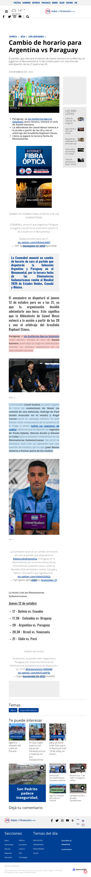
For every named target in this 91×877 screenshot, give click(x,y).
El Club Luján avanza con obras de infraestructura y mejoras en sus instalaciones (37, 751)
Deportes (36, 2)
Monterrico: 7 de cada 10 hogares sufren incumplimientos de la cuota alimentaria (77, 781)
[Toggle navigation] (6, 11)
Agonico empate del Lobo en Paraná (15, 747)
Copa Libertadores (28, 710)
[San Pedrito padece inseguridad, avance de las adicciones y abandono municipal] (27, 774)
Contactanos (66, 849)
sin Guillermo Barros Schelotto (32, 120)
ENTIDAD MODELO (36, 736)
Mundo (55, 2)
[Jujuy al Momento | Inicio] (83, 832)
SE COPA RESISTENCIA (57, 736)
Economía (27, 2)
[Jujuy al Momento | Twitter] (9, 16)
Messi (13, 710)
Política (17, 2)
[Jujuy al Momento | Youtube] (19, 16)
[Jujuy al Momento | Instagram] (14, 16)
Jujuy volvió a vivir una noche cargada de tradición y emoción (70, 134)
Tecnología (23, 857)
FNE (76, 2)
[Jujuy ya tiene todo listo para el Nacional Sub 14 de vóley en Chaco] (57, 739)
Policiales (46, 2)
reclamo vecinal (27, 780)
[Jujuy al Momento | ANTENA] (77, 820)
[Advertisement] (34, 689)
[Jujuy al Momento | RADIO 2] (77, 824)
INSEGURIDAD (38, 849)
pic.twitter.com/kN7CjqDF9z (34, 672)
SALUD (35, 853)
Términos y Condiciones (12, 866)
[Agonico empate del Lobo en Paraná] (17, 739)
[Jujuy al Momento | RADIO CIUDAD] (83, 824)
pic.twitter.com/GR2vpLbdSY (34, 242)
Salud (61, 2)
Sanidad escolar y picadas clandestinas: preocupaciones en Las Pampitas (77, 800)
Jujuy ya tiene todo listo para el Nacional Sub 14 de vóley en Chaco (57, 748)
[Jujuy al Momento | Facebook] (4, 16)
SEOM (53, 770)
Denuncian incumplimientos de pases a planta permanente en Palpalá (57, 780)
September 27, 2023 (34, 245)
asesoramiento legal (76, 769)
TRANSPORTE (38, 844)
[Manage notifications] (85, 872)
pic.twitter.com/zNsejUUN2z (34, 576)
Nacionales (9, 844)
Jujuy (7, 840)
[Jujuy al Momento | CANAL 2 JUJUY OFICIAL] (72, 820)
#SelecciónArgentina (25, 558)
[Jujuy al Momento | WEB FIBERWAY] (83, 820)
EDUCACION (38, 840)
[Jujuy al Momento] (20, 822)
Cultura (69, 2)
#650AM (47, 669)
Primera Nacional (16, 736)
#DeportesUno (34, 669)
